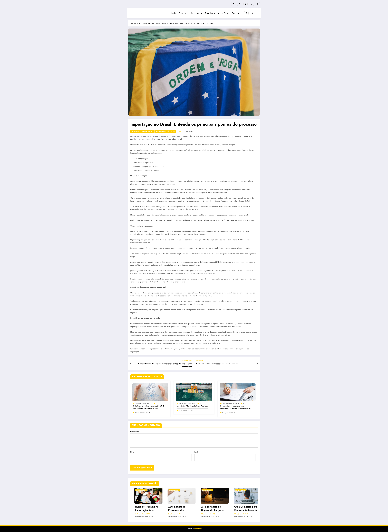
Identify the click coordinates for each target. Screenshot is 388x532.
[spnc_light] (252, 13)
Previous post (187, 360)
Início (173, 13)
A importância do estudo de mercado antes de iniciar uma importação (165, 365)
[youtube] (246, 4)
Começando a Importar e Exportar (142, 131)
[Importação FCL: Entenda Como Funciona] (194, 392)
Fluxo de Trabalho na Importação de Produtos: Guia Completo (142, 508)
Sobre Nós (183, 13)
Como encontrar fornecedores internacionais (217, 363)
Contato (235, 13)
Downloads (210, 13)
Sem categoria (137, 490)
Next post (199, 360)
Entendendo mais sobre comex (165, 131)
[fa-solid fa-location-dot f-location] (258, 4)
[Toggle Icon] (257, 13)
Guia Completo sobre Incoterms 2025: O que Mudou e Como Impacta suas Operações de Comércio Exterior (148, 407)
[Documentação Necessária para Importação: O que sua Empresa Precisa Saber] (238, 392)
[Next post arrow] (257, 363)
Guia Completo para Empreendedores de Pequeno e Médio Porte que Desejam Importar (243, 508)
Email (196, 452)
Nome (132, 452)
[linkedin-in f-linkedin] (252, 4)
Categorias (195, 13)
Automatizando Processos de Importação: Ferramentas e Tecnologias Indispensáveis (172, 508)
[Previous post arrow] (131, 363)
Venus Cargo (223, 13)
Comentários (134, 431)
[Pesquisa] (246, 13)
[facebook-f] (233, 4)
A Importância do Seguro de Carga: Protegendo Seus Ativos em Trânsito (207, 508)
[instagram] (239, 4)
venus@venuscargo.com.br (143, 403)
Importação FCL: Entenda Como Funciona (192, 406)
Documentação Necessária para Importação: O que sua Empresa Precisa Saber (235, 407)
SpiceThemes (198, 529)
